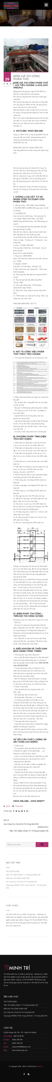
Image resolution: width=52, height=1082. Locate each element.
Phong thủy (19, 806)
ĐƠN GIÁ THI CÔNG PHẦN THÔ (18, 878)
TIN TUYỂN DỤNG (12, 871)
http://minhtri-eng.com (19, 1050)
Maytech (40, 1066)
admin (8, 806)
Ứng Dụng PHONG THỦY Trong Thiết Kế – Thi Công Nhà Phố (25, 1016)
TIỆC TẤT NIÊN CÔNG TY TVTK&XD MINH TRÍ (23, 875)
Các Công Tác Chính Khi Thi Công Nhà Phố (21, 882)
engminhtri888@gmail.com (21, 1047)
